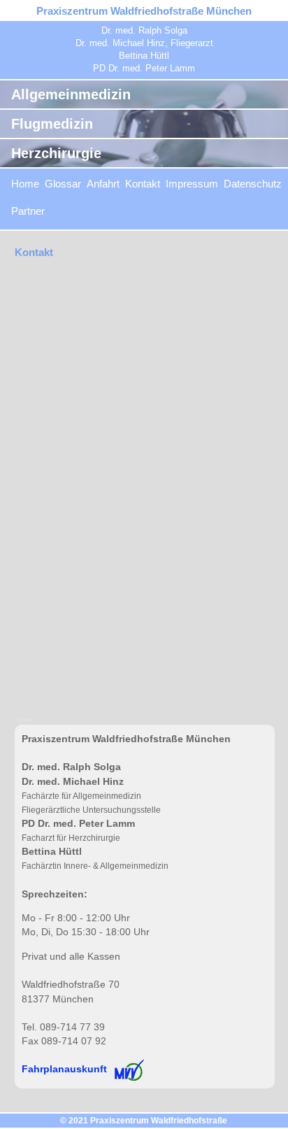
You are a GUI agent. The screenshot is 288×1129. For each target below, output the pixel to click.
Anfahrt (103, 184)
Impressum (192, 184)
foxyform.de (24, 720)
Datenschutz (253, 184)
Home (25, 184)
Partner (28, 211)
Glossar (63, 184)
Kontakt (142, 184)
